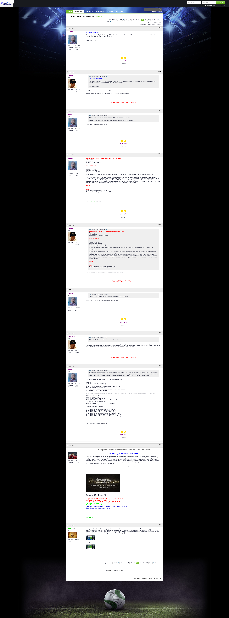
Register (223, 5)
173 (133, 19)
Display (158, 24)
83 (126, 19)
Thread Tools (150, 24)
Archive (134, 578)
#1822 (159, 71)
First (121, 19)
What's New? (78, 11)
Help (218, 5)
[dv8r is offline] (72, 455)
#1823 (159, 110)
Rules (121, 11)
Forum (70, 11)
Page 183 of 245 (113, 19)
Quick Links (110, 11)
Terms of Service (153, 578)
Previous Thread (111, 570)
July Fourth (93, 201)
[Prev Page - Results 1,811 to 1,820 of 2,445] (123, 20)
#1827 (159, 332)
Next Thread (119, 570)
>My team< (89, 517)
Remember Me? (211, 5)
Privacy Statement (142, 578)
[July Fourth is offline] (72, 83)
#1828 (159, 365)
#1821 (159, 27)
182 (139, 19)
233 (155, 19)
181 (136, 19)
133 (130, 19)
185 (149, 19)
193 (152, 19)
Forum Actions (100, 11)
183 (142, 19)
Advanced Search (156, 11)
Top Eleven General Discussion (85, 16)
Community (89, 11)
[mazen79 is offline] (72, 535)
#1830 (159, 524)
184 (146, 19)
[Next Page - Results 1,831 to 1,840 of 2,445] (159, 20)
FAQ (117, 11)
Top (160, 578)
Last (108, 21)
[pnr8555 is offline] (72, 39)
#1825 (159, 224)
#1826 (159, 289)
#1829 (159, 444)
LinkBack (142, 24)
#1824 (159, 153)
